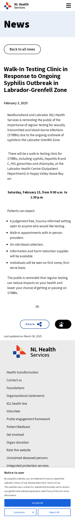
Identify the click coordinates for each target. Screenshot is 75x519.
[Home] (34, 351)
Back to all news (22, 49)
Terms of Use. (54, 482)
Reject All (54, 512)
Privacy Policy (52, 491)
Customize (19, 512)
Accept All (37, 502)
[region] (37, 493)
